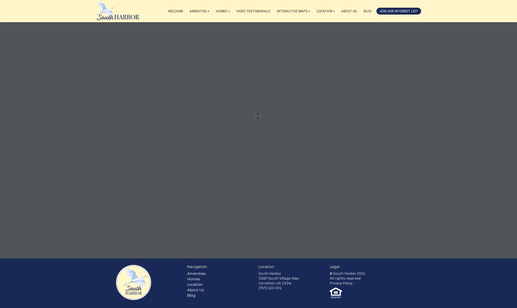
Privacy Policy (341, 283)
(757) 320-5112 (270, 288)
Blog (367, 11)
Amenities (198, 11)
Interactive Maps (292, 11)
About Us (349, 11)
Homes (221, 11)
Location (324, 11)
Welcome (175, 11)
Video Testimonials (253, 11)
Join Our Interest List (398, 11)
